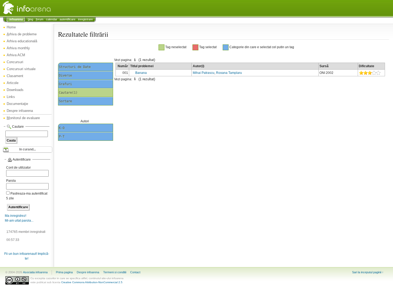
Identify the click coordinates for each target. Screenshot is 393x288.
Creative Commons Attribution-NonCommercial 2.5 (91, 282)
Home (11, 27)
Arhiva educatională (22, 41)
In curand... (27, 149)
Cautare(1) (68, 92)
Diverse (65, 75)
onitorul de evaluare (23, 118)
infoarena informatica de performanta (40, 8)
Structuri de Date (75, 67)
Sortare (65, 101)
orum (39, 19)
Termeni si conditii (114, 272)
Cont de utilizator (18, 167)
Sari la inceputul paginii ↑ (368, 272)
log (30, 19)
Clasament (15, 76)
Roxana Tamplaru (229, 73)
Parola (11, 181)
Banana (141, 73)
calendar (51, 19)
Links (11, 97)
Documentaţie (17, 104)
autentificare (67, 19)
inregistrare (85, 19)
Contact (135, 272)
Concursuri (15, 62)
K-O (61, 128)
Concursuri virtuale (21, 69)
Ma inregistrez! (15, 216)
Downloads (15, 90)
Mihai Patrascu (203, 73)
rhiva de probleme (22, 34)
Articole (12, 83)
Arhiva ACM (16, 55)
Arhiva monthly (18, 48)
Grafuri (65, 84)
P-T (61, 136)
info (16, 19)
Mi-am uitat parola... (19, 220)
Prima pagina (64, 272)
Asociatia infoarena (35, 272)
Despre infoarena (20, 111)
